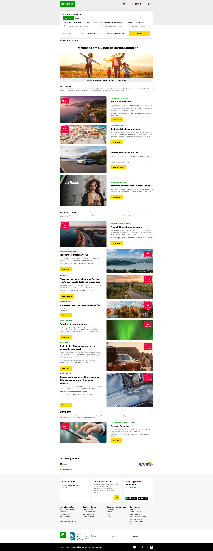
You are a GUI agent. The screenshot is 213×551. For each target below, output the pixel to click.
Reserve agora (67, 296)
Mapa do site (74, 547)
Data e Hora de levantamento (113, 22)
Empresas (121, 80)
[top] (152, 447)
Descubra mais (118, 167)
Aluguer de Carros (65, 40)
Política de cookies (96, 547)
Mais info (116, 440)
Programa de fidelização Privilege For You (99, 80)
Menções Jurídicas (84, 547)
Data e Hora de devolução (136, 22)
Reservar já (117, 119)
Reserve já (116, 142)
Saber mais (116, 197)
